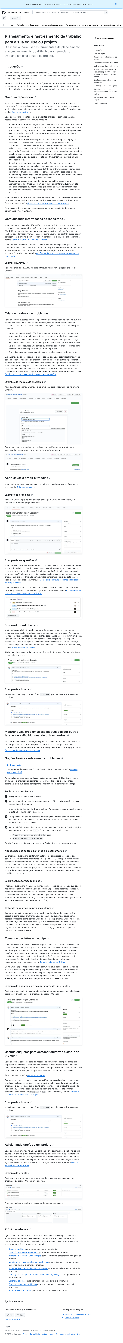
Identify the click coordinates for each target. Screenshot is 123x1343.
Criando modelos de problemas (26, 313)
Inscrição (15, 18)
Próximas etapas (16, 1229)
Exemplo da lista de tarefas (20, 625)
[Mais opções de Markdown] (117, 38)
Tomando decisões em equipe (25, 938)
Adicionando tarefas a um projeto (28, 1144)
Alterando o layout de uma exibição (25, 1256)
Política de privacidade (12, 1319)
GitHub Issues (21, 25)
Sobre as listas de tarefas (23, 647)
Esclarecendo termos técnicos (22, 880)
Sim (10, 1315)
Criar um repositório (19, 97)
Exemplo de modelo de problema (24, 381)
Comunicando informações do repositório (34, 219)
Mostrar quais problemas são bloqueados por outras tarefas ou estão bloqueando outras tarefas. (41, 733)
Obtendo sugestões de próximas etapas (28, 908)
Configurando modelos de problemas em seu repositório (30, 374)
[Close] (116, 4)
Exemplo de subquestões (19, 560)
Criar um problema (25, 487)
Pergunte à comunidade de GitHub (78, 1314)
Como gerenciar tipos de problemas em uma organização (35, 1274)
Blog (78, 1334)
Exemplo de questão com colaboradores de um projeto (36, 986)
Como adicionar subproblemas (54, 580)
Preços (51, 1334)
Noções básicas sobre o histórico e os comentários (34, 850)
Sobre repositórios (17, 1249)
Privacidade (35, 1334)
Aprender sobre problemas (52, 25)
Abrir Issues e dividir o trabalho (26, 478)
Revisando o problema (18, 791)
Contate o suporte (72, 1318)
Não (21, 1315)
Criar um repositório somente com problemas (48, 203)
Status (44, 1334)
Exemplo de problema (17, 494)
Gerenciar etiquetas (36, 1075)
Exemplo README (15, 262)
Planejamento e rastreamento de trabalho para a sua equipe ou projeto (93, 25)
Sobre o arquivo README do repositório (30, 239)
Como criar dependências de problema (22, 750)
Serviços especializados (65, 1334)
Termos (25, 1334)
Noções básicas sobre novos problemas (32, 758)
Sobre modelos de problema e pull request (28, 1268)
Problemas (34, 25)
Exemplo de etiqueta (17, 689)
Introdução (12, 66)
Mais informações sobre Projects (24, 1252)
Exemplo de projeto (16, 1173)
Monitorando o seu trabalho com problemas (29, 1262)
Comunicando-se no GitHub (52, 962)
